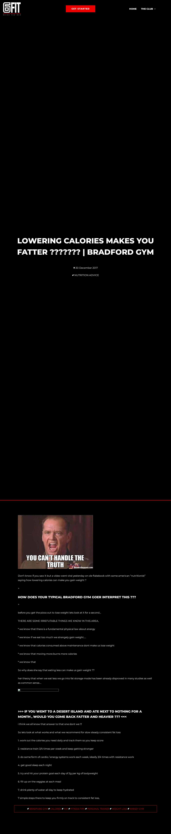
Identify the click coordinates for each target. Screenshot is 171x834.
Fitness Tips (78, 809)
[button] (80, 8)
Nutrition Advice (86, 275)
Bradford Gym (38, 809)
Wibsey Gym (137, 809)
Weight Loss (119, 809)
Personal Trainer (98, 809)
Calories (55, 809)
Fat (66, 809)
